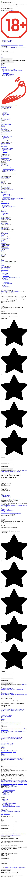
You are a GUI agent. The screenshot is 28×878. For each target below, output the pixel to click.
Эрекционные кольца (5, 143)
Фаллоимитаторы (5, 109)
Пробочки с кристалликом (9, 170)
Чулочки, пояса (4, 233)
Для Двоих (11, 291)
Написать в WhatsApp (11, 47)
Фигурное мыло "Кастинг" (7, 744)
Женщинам (5, 213)
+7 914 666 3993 (4, 46)
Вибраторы (3, 67)
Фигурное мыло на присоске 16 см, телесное (11, 738)
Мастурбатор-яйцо (7, 136)
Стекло (5, 115)
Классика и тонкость (8, 148)
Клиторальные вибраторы (9, 71)
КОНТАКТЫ (6, 279)
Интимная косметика (5, 220)
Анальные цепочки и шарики (10, 172)
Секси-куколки (4, 129)
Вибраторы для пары (5, 177)
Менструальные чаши (6, 124)
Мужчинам (5, 214)
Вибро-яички (6, 73)
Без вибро (5, 113)
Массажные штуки (5, 203)
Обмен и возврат (7, 41)
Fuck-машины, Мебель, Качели (8, 262)
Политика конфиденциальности (8, 780)
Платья (2, 235)
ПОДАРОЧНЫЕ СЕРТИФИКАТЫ (11, 277)
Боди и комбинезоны (5, 225)
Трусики (2, 240)
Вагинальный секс (7, 195)
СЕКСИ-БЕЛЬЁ (7, 804)
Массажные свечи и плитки (9, 206)
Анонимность (6, 42)
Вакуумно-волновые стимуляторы (8, 104)
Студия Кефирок (13, 786)
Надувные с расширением (9, 174)
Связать (2, 250)
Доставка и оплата (7, 40)
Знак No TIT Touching (6, 716)
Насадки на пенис (5, 155)
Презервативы (4, 146)
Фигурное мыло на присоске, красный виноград (12, 710)
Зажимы (2, 260)
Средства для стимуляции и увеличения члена (14, 198)
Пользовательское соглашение (8, 785)
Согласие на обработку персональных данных (16, 784)
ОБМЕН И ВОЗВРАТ (8, 791)
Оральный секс (6, 197)
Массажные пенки (7, 207)
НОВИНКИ (6, 276)
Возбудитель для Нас (5, 187)
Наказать (3, 253)
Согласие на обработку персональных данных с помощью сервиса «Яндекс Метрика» (14, 783)
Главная (2, 291)
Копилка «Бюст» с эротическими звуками (10, 724)
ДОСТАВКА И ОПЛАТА (9, 790)
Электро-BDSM (4, 270)
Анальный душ (6, 171)
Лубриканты (3, 192)
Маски (2, 265)
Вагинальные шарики (6, 107)
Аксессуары (3, 243)
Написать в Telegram (21, 47)
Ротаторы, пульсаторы (8, 74)
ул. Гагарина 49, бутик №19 (12, 45)
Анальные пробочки (8, 167)
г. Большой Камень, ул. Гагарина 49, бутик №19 (12, 499)
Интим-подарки (4, 179)
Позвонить (3, 47)
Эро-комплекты (4, 228)
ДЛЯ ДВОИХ (6, 802)
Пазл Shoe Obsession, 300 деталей (8, 752)
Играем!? (3, 182)
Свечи (2, 257)
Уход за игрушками (5, 218)
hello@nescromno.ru (5, 814)
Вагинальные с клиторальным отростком (12, 70)
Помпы (2, 121)
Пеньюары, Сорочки (5, 238)
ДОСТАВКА (6, 282)
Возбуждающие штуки (8, 199)
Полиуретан (6, 150)
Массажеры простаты (6, 131)
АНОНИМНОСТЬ (7, 283)
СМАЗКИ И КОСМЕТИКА (9, 803)
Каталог (6, 291)
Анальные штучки (5, 165)
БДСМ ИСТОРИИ (7, 805)
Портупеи (3, 255)
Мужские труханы (5, 245)
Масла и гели (6, 205)
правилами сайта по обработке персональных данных (14, 471)
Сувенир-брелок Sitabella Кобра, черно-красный (12, 759)
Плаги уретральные (5, 267)
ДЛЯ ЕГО (5, 800)
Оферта (17, 780)
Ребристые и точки (7, 149)
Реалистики (6, 137)
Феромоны (3, 211)
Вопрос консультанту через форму (8, 505)
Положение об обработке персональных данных (13, 781)
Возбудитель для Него (6, 160)
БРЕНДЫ (5, 273)
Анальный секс (6, 194)
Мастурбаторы (4, 134)
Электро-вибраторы (8, 75)
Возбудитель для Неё (5, 119)
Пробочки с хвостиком (8, 169)
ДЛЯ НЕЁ (5, 799)
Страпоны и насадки (5, 184)
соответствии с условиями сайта (12, 835)
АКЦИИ (5, 274)
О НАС (5, 278)
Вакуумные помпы (5, 158)
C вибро (5, 112)
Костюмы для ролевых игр (7, 230)
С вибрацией (6, 140)
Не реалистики (6, 138)
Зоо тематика (6, 114)
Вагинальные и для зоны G (9, 69)
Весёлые (5, 152)
